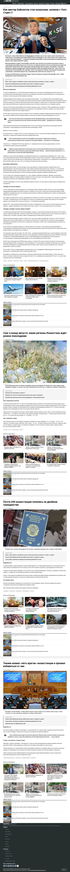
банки (5, 260)
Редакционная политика (10, 861)
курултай (33, 757)
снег (10, 429)
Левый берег (21, 3)
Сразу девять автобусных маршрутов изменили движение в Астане (23, 86)
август (21, 429)
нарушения (18, 591)
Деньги (36, 3)
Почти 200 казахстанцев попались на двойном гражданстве (24, 310)
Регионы (52, 3)
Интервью (58, 3)
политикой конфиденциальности (38, 870)
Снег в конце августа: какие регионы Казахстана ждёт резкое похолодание (28, 304)
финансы (10, 260)
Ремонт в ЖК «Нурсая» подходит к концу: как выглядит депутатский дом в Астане (29, 321)
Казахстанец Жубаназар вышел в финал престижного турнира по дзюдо (24, 84)
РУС (66, 3)
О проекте (7, 851)
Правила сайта (8, 853)
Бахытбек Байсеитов (33, 260)
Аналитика (41, 3)
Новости (14, 3)
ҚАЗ (64, 3)
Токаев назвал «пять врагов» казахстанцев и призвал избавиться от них (27, 315)
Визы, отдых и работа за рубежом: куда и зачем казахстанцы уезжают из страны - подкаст (29, 81)
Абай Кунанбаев (26, 757)
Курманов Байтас (8, 16)
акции (25, 260)
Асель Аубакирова (9, 508)
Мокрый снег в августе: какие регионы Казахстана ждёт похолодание (24, 395)
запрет (32, 591)
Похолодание (15, 429)
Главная (4, 7)
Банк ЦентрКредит (43, 260)
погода (5, 429)
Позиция (47, 3)
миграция (6, 591)
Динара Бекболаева (9, 339)
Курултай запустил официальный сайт (15, 723)
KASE (21, 260)
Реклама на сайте (8, 856)
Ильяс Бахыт (8, 669)
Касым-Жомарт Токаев (9, 757)
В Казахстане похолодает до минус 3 (15, 392)
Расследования (29, 3)
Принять (64, 869)
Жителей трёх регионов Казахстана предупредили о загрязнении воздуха (25, 397)
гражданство (26, 591)
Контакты (7, 858)
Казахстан (16, 260)
